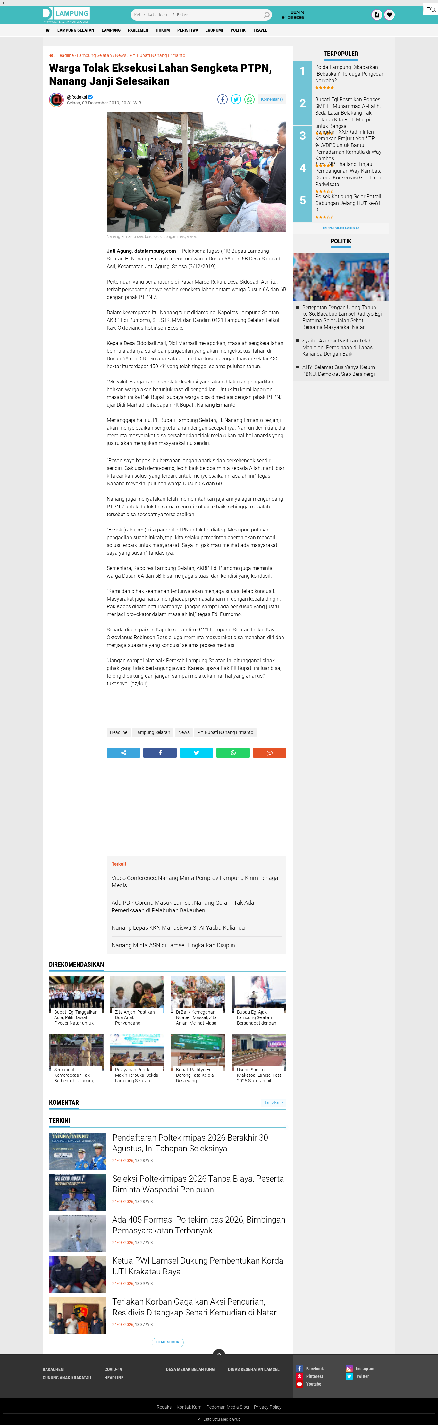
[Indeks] (377, 15)
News (120, 55)
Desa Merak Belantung (190, 1369)
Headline (65, 55)
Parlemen (138, 30)
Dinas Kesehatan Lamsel (254, 1369)
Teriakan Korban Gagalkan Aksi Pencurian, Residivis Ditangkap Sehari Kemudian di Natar (194, 1307)
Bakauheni (54, 1369)
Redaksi (165, 1407)
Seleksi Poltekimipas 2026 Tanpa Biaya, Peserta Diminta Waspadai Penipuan (198, 1184)
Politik (238, 30)
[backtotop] (219, 1355)
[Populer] (389, 15)
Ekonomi (214, 30)
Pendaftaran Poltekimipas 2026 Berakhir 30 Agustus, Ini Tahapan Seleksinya (190, 1143)
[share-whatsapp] (249, 99)
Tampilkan (273, 1102)
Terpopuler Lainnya (340, 228)
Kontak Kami (189, 1407)
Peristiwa (187, 30)
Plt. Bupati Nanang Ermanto (157, 55)
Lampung (111, 30)
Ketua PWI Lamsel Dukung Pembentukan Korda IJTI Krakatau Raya (197, 1266)
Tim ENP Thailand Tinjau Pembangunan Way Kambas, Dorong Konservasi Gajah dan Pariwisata (349, 174)
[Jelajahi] (430, 9)
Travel (260, 30)
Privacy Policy (268, 1407)
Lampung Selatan (75, 30)
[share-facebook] (222, 99)
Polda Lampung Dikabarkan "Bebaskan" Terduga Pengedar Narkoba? (349, 74)
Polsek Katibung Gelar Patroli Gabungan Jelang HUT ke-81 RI (348, 203)
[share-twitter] (236, 99)
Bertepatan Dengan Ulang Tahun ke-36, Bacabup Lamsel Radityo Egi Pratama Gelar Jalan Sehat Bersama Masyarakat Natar (342, 317)
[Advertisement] (74, 208)
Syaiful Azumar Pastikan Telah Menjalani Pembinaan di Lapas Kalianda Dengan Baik (337, 347)
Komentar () (272, 99)
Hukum (163, 30)
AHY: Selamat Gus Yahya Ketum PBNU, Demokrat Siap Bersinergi (338, 370)
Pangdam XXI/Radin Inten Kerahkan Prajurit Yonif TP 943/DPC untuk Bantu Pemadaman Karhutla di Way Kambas (348, 145)
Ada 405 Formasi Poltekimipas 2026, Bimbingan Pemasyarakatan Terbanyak (198, 1225)
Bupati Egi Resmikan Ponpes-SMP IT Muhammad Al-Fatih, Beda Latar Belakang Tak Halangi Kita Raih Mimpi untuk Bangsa (348, 112)
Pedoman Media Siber (228, 1407)
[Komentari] (269, 753)
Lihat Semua (167, 1342)
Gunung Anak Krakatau (67, 1377)
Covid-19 (113, 1369)
